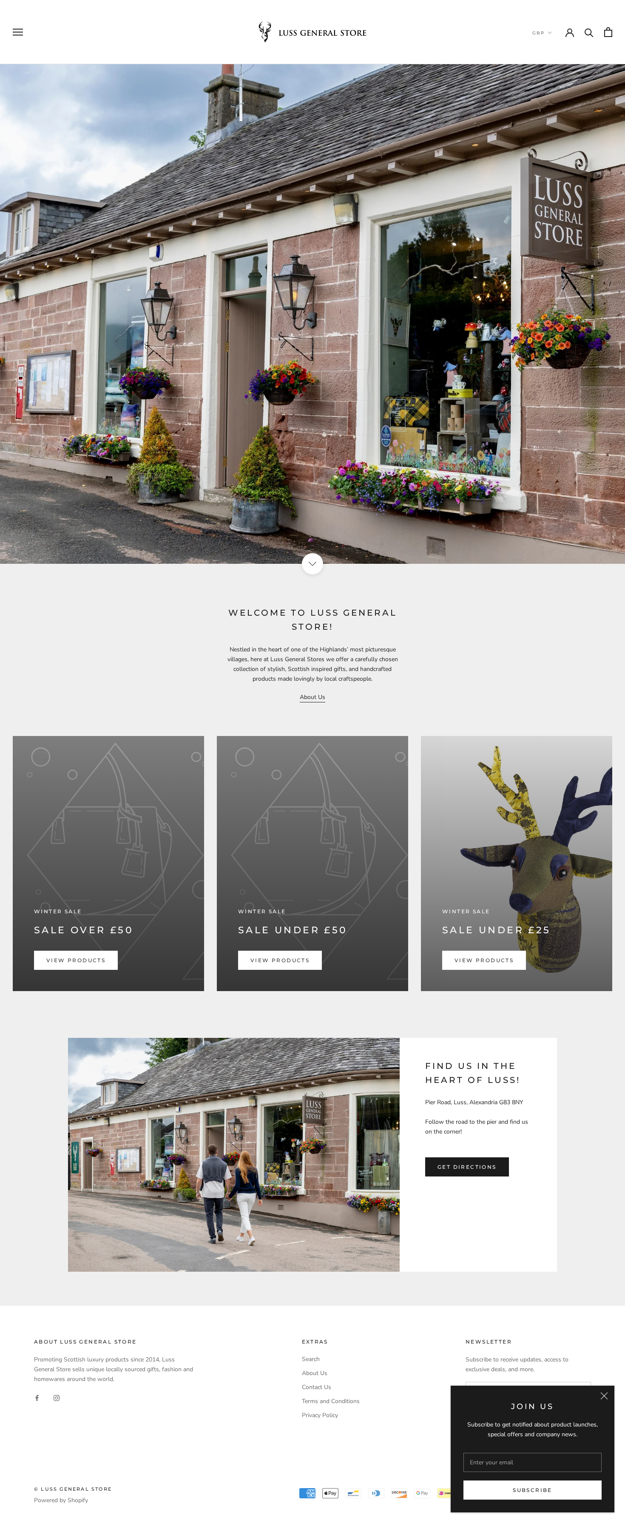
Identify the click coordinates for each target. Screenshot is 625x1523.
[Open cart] (608, 32)
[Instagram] (57, 1397)
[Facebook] (37, 1397)
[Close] (604, 1396)
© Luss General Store (73, 1489)
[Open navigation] (18, 32)
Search (311, 1359)
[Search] (589, 32)
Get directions (467, 1167)
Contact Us (316, 1387)
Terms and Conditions (331, 1401)
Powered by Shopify (61, 1500)
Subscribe (532, 1490)
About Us (312, 697)
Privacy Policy (320, 1415)
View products (75, 960)
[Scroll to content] (312, 563)
